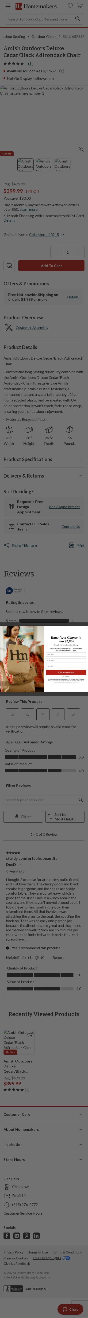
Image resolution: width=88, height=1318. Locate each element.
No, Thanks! (66, 676)
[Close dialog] (87, 628)
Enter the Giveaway (66, 672)
